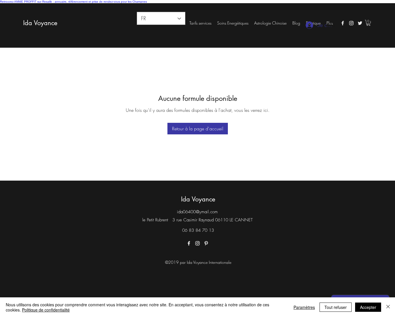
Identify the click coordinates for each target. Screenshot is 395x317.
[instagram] (351, 23)
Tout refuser (335, 307)
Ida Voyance (40, 23)
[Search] (333, 25)
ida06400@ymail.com (197, 212)
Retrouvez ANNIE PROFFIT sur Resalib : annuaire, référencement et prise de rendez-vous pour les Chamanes (73, 1)
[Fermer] (388, 307)
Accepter (368, 307)
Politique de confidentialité (46, 310)
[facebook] (343, 23)
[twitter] (360, 23)
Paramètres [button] (304, 307)
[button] (368, 23)
